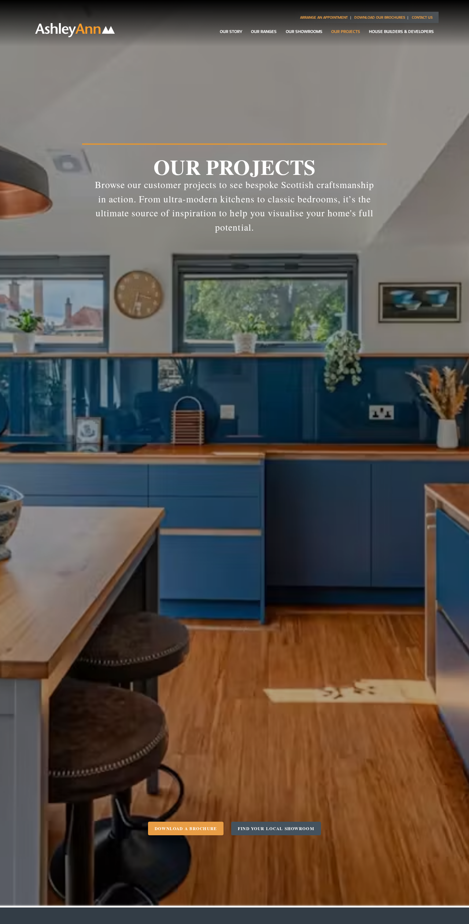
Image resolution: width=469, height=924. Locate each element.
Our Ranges (264, 31)
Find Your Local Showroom (276, 828)
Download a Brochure (186, 828)
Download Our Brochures (379, 17)
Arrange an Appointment (324, 17)
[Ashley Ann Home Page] (75, 35)
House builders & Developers (401, 31)
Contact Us (422, 17)
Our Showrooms (304, 31)
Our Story (231, 31)
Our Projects (345, 31)
